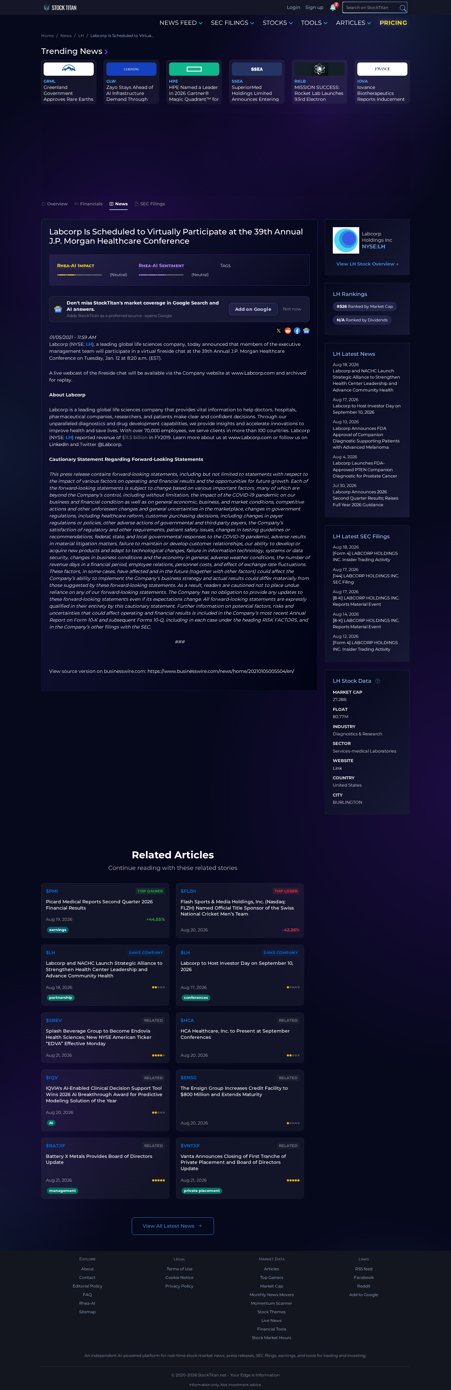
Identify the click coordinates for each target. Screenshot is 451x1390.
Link (337, 768)
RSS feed (363, 1268)
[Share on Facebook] (295, 330)
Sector (342, 743)
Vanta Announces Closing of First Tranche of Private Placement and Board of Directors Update (233, 1162)
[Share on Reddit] (286, 330)
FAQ (87, 1294)
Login (293, 7)
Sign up (314, 7)
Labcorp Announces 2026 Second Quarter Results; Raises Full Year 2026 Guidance (365, 498)
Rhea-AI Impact (75, 265)
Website (343, 760)
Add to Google (363, 1294)
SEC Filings (152, 203)
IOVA (362, 81)
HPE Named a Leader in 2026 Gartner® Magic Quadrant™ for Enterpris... (194, 96)
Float (340, 709)
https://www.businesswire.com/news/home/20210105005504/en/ (221, 671)
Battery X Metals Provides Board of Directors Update (99, 1159)
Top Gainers (271, 1277)
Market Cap (347, 692)
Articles (271, 1268)
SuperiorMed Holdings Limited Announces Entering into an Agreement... (255, 96)
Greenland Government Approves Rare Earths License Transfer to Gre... (68, 99)
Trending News (71, 51)
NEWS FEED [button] (178, 22)
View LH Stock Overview (367, 263)
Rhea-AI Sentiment (161, 265)
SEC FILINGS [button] (229, 22)
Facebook (364, 1277)
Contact (87, 1277)
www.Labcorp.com (253, 373)
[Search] (403, 7)
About (87, 1268)
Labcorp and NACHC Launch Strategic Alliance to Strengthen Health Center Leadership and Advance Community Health (104, 969)
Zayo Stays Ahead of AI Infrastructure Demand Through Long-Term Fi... (129, 96)
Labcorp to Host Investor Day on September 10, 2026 (237, 966)
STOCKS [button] (275, 22)
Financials (91, 203)
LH (89, 344)
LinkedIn (59, 444)
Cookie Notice (179, 1277)
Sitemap (87, 1311)
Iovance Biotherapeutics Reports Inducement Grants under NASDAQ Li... (381, 99)
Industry (344, 726)
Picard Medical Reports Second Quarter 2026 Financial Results (99, 905)
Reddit (363, 1286)
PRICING (393, 22)
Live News (271, 1320)
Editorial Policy (87, 1286)
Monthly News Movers (272, 1294)
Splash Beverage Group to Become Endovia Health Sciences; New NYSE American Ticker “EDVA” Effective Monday (99, 1037)
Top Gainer (150, 891)
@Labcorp (109, 444)
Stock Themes (272, 1311)
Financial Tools (271, 1329)
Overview (57, 203)
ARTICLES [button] (350, 22)
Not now (292, 308)
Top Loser (286, 891)
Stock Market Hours (271, 1337)
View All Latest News (168, 1226)
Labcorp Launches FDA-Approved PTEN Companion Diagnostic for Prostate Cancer (365, 469)
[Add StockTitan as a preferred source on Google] (305, 330)
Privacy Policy (179, 1286)
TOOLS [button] (311, 22)
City (338, 795)
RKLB (300, 81)
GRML (49, 81)
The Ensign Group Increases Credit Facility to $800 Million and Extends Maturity (234, 1091)
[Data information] (377, 681)
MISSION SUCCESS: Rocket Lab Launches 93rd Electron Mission (319, 96)
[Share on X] (277, 330)
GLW (111, 81)
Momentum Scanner (271, 1303)
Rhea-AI (87, 1303)
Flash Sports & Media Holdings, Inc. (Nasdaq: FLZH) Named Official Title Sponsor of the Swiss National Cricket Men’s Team (237, 908)
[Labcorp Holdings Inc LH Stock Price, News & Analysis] (346, 240)
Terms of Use (179, 1268)
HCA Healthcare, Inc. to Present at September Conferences (235, 1034)
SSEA (237, 81)
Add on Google (253, 309)
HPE (173, 81)
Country (344, 778)
